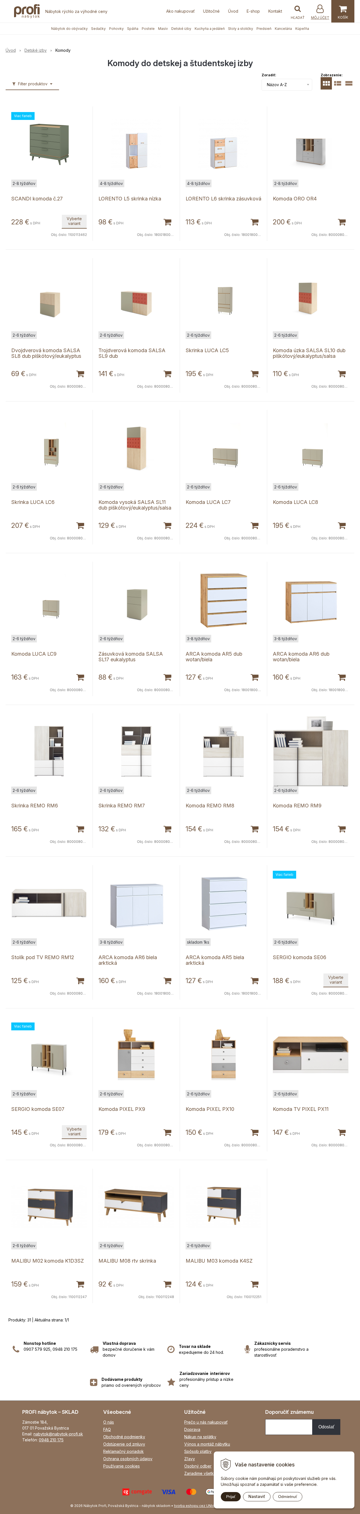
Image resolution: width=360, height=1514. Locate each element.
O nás (108, 1422)
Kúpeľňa (302, 28)
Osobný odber (198, 1466)
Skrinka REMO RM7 (121, 806)
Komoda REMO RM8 (210, 806)
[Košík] (342, 11)
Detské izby (181, 28)
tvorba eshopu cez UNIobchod (199, 1506)
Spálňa (132, 28)
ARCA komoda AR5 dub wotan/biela (214, 656)
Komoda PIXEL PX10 (210, 1109)
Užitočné (211, 11)
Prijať (230, 1496)
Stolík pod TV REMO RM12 (42, 957)
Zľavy (189, 1458)
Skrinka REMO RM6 (34, 806)
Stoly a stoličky (240, 28)
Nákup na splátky (200, 1436)
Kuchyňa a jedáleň (210, 28)
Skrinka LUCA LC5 (207, 350)
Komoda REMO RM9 (297, 806)
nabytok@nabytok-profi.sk (58, 1434)
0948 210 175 (51, 1439)
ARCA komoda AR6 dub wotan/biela (301, 656)
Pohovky (116, 28)
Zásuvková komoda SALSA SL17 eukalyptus (130, 656)
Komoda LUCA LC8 (295, 502)
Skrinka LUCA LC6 (33, 502)
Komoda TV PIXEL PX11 (300, 1109)
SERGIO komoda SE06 (299, 957)
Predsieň (263, 28)
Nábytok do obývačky (69, 28)
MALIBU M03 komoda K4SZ (219, 1261)
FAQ (107, 1429)
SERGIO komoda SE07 (37, 1109)
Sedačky (98, 28)
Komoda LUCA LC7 (208, 502)
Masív (163, 28)
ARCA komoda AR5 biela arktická (215, 960)
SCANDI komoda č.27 (37, 199)
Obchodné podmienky (124, 1436)
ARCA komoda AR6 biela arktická (127, 960)
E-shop (253, 11)
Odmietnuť (287, 1496)
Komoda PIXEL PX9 (121, 1109)
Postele (148, 28)
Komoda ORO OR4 (295, 199)
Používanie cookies (121, 1466)
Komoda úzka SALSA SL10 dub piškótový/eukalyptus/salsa (309, 353)
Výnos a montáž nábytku (207, 1444)
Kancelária (283, 28)
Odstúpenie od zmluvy (124, 1444)
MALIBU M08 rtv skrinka (127, 1261)
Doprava (192, 1429)
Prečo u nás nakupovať (206, 1422)
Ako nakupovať (180, 11)
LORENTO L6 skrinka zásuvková (223, 199)
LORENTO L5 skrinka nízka (129, 199)
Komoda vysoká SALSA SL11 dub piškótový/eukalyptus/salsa (134, 505)
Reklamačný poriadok (123, 1451)
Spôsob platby (198, 1451)
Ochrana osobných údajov (127, 1458)
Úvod (233, 11)
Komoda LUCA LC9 (34, 654)
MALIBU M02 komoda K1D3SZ (47, 1261)
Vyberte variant (74, 221)
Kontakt (275, 11)
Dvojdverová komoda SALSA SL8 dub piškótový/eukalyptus (46, 353)
